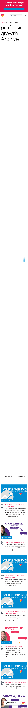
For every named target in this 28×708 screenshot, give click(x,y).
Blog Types (8, 476)
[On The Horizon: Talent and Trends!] (14, 670)
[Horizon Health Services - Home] (3, 15)
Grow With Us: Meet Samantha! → (14, 542)
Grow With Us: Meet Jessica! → (14, 646)
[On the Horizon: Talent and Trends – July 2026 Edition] (14, 493)
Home (3, 22)
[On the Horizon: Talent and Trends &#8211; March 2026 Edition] (14, 599)
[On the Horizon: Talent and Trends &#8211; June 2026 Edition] (14, 564)
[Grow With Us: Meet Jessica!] (14, 635)
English (14, 15)
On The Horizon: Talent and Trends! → (15, 682)
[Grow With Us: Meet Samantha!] (14, 530)
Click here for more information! (14, 8)
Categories (20, 476)
